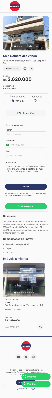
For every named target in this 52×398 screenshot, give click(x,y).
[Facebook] (26, 357)
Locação (31, 376)
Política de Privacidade (22, 195)
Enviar (26, 186)
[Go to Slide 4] (21, 292)
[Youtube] (18, 357)
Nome (9, 130)
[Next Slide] (46, 33)
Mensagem (11, 162)
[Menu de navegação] (4, 6)
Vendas (31, 384)
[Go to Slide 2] (17, 292)
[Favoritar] (25, 68)
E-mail (9, 151)
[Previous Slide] (5, 33)
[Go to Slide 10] (33, 292)
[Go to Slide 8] (29, 292)
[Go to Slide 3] (19, 292)
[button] (26, 33)
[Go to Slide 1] (15, 293)
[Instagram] (33, 357)
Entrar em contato (14, 125)
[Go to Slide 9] (31, 292)
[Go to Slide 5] (23, 292)
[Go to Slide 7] (27, 292)
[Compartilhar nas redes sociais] (31, 68)
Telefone (10, 140)
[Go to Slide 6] (25, 292)
